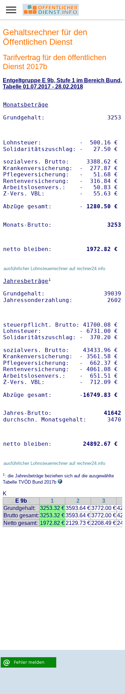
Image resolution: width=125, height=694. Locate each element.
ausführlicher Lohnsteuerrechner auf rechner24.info (54, 268)
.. (13, 501)
